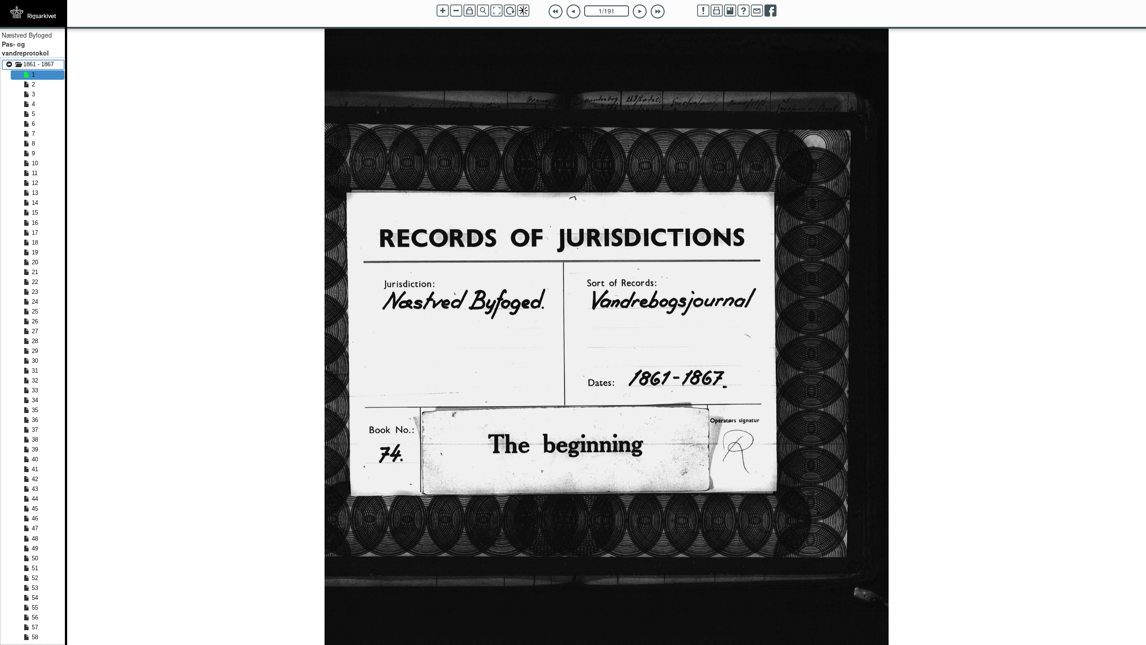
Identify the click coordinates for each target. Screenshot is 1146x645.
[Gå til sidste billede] (657, 11)
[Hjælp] (743, 10)
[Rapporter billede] (703, 10)
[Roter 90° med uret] (510, 10)
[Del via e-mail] (757, 10)
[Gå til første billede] (555, 11)
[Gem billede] (730, 10)
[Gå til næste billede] (640, 11)
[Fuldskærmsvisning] (496, 10)
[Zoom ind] (442, 10)
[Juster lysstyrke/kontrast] (523, 10)
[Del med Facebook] (770, 10)
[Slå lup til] (483, 10)
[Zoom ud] (456, 10)
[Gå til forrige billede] (573, 11)
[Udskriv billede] (716, 10)
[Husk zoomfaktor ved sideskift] (469, 10)
